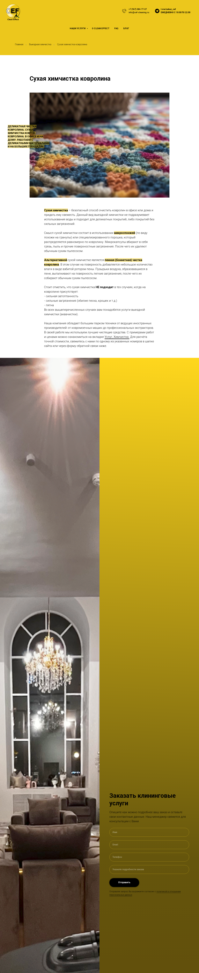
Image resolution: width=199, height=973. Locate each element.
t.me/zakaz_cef (168, 9)
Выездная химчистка (40, 44)
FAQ (116, 28)
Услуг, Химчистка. (117, 337)
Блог (126, 28)
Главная (19, 44)
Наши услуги (78, 28)
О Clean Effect (100, 28)
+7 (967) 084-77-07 (138, 9)
